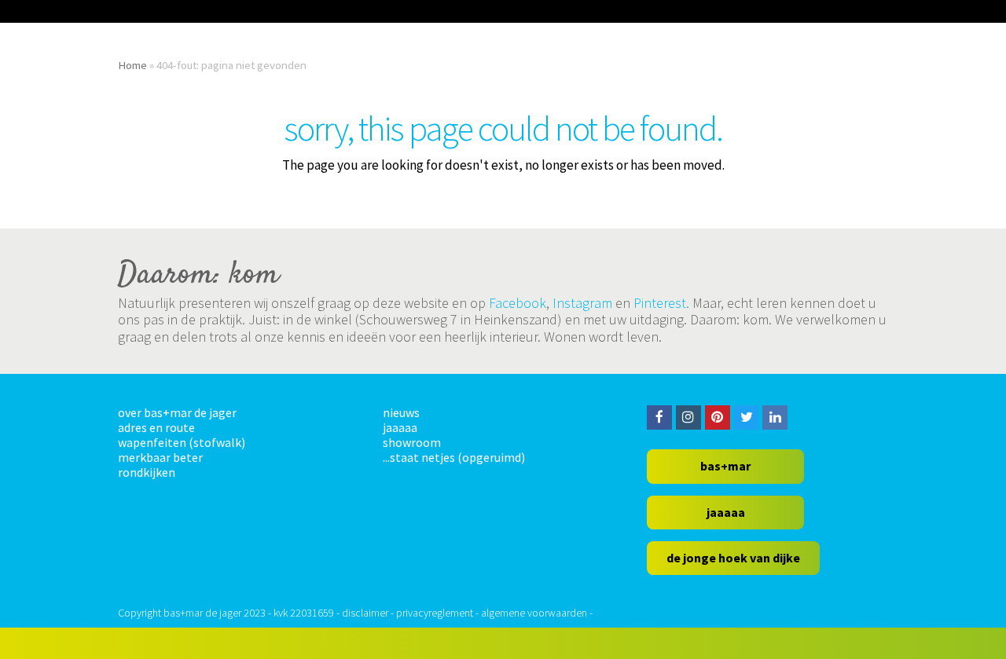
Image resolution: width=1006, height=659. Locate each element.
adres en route (156, 427)
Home (132, 64)
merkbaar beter (160, 457)
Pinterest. (661, 303)
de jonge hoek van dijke (733, 558)
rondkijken (146, 472)
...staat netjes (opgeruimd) (454, 457)
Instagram (582, 303)
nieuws (401, 412)
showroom (412, 442)
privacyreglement (434, 613)
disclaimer (365, 613)
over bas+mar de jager (177, 412)
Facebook (517, 303)
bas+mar (725, 466)
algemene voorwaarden (534, 613)
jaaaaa (400, 427)
